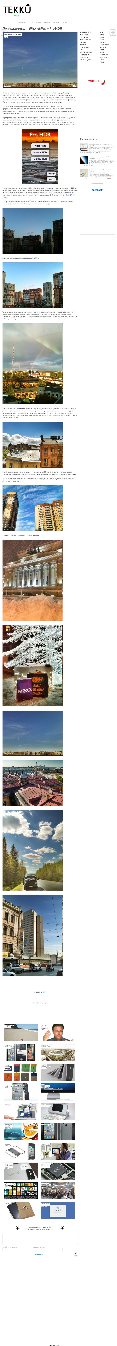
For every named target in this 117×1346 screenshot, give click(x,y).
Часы (102, 60)
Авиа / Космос (84, 34)
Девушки (83, 45)
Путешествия (104, 45)
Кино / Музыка (84, 57)
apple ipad (38, 1003)
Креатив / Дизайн (85, 60)
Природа (103, 42)
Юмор (102, 62)
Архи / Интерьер (85, 40)
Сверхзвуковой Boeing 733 (96, 169)
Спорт (102, 52)
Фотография (104, 57)
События (103, 47)
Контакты (56, 22)
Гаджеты (83, 42)
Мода (102, 34)
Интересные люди (86, 52)
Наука (102, 37)
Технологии (104, 55)
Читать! (98, 152)
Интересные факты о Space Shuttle (99, 157)
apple (32, 1003)
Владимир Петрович (12, 34)
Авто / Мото (84, 37)
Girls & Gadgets (22, 22)
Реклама (47, 22)
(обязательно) (10, 1247)
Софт (6, 37)
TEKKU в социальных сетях (97, 144)
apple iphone (45, 1003)
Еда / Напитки (84, 47)
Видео (102, 32)
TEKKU (43, 992)
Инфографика (84, 55)
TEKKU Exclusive (35, 22)
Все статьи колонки (97, 183)
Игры (82, 50)
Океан (102, 40)
